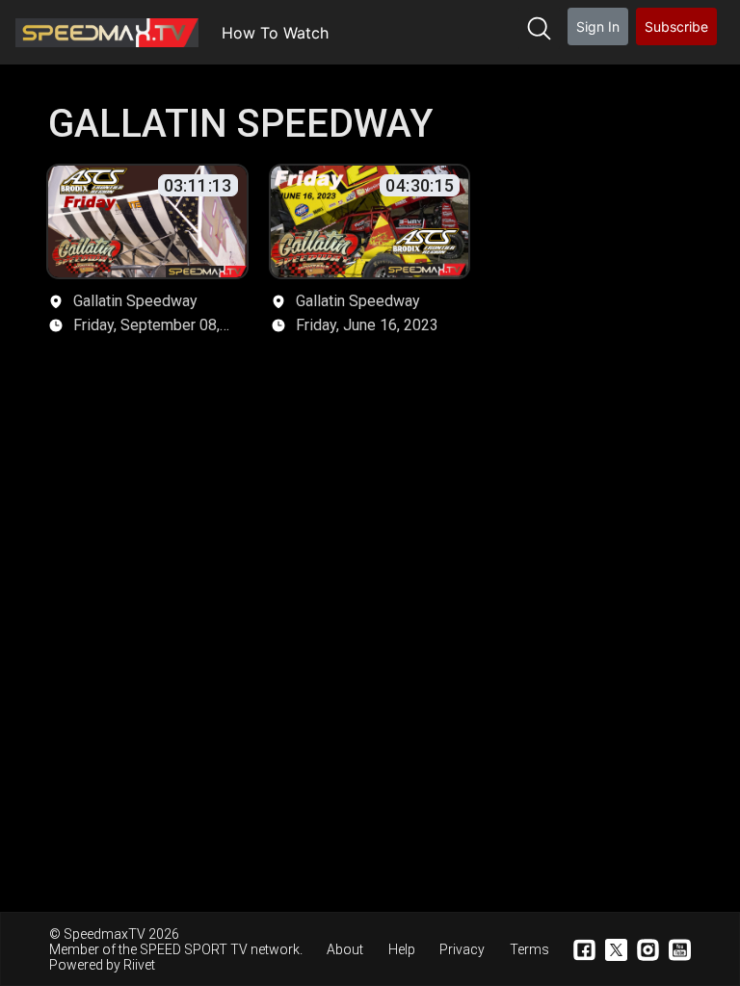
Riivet (139, 965)
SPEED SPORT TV (194, 949)
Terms (529, 949)
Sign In (598, 26)
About (345, 949)
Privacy (462, 949)
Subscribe (676, 26)
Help (401, 949)
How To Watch (275, 32)
